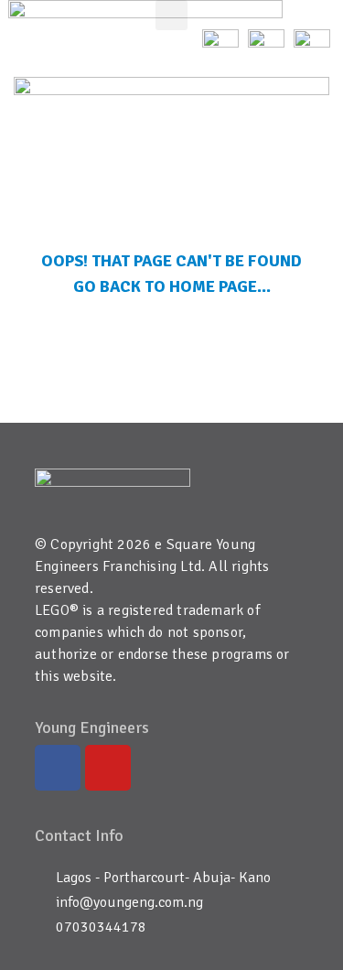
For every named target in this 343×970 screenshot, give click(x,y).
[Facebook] (57, 768)
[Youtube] (108, 768)
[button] (171, 15)
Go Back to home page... (172, 286)
